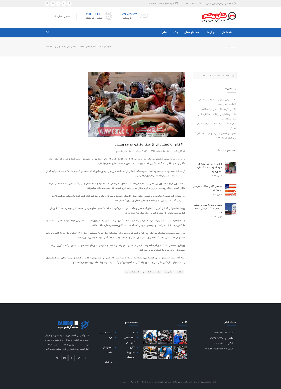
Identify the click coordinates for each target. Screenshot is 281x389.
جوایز (110, 338)
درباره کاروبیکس (105, 332)
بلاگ (176, 32)
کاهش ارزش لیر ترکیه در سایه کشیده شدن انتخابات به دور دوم (208, 167)
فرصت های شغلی (192, 32)
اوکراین (180, 272)
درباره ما (134, 381)
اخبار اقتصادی (121, 151)
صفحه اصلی (227, 32)
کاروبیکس (177, 151)
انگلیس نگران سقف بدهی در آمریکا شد (218, 109)
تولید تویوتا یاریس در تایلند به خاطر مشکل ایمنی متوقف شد (208, 208)
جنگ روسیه (168, 272)
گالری (131, 347)
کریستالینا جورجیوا (132, 272)
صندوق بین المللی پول (151, 272)
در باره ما (211, 32)
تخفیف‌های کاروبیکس (129, 340)
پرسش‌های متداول (107, 350)
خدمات (131, 332)
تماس (164, 32)
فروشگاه (108, 362)
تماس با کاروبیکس (130, 355)
